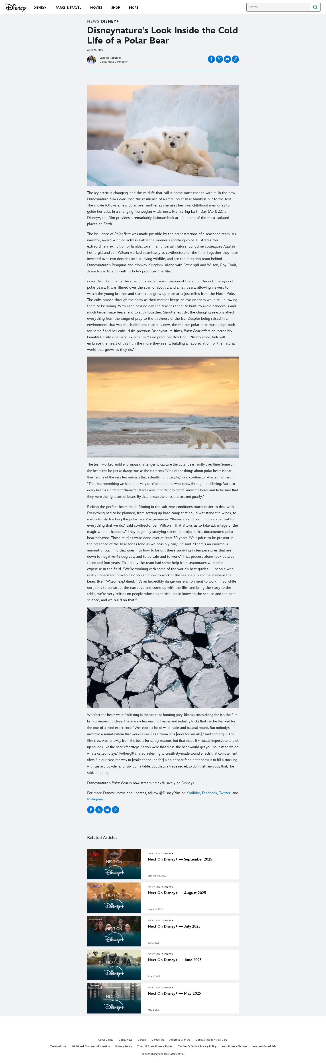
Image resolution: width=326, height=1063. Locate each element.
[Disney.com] (15, 8)
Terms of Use (58, 1046)
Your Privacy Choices (234, 1046)
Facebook (209, 793)
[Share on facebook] (211, 59)
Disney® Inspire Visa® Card (211, 1039)
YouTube (193, 793)
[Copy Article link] (235, 59)
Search (315, 7)
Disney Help (125, 1039)
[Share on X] (219, 59)
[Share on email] (227, 59)
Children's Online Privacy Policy (197, 1046)
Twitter (224, 793)
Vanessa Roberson (111, 57)
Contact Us (158, 1039)
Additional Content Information (90, 1046)
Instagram (95, 799)
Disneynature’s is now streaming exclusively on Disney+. (141, 783)
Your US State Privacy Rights (154, 1046)
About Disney (105, 1039)
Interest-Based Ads (264, 1046)
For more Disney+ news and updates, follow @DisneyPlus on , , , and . (162, 796)
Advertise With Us (179, 1039)
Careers (142, 1039)
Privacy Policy (123, 1046)
